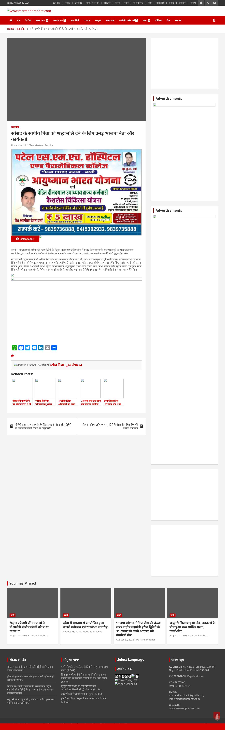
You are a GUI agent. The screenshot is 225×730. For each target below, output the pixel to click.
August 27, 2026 (125, 639)
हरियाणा (193, 2)
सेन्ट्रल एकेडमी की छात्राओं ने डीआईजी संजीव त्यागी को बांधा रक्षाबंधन (29, 627)
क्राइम (98, 20)
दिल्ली (117, 2)
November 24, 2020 (22, 145)
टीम (168, 20)
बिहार (150, 2)
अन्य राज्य (58, 20)
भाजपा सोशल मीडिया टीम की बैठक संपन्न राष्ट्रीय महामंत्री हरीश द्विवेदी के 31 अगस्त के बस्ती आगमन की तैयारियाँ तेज (138, 629)
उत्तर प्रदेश (56, 2)
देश (18, 20)
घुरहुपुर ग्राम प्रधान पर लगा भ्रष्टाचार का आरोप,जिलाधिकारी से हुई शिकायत (78, 687)
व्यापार (87, 20)
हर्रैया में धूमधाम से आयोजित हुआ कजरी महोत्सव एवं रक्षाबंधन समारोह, (85, 625)
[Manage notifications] (217, 717)
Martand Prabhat (44, 145)
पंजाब (126, 2)
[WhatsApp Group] (40, 239)
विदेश (28, 20)
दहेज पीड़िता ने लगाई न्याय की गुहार (77, 693)
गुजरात (67, 2)
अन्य (145, 20)
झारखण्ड (107, 2)
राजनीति (75, 20)
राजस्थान (182, 2)
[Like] (12, 355)
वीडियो (158, 20)
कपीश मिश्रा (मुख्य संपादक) (66, 365)
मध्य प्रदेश (160, 2)
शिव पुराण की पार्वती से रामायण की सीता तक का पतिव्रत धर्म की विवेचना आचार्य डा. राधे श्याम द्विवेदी (84, 676)
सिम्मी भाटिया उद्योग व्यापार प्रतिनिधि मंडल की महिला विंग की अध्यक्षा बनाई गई (110, 426)
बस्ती (12, 615)
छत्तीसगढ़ (78, 2)
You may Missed (22, 583)
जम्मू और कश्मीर (92, 2)
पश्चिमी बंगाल (138, 2)
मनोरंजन (110, 20)
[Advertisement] (184, 63)
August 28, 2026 (18, 635)
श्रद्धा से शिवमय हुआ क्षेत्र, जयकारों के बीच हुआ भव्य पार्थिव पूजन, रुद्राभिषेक (192, 627)
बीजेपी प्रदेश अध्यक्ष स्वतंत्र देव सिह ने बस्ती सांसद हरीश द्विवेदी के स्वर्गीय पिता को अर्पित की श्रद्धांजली (43, 426)
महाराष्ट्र (171, 2)
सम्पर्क (178, 20)
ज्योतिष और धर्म (127, 20)
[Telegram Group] (12, 275)
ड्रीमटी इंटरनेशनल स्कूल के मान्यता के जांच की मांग (83, 698)
